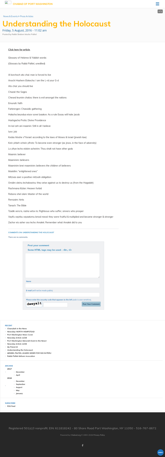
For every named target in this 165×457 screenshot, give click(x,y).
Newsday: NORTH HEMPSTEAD (20, 332)
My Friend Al (12, 347)
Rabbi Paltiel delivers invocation (21, 356)
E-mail (39, 290)
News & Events (10, 16)
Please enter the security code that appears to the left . (58, 300)
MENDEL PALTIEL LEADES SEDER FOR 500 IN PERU (29, 353)
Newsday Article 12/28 (17, 338)
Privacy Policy (99, 435)
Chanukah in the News (17, 328)
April (18, 375)
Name (28, 281)
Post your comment (38, 245)
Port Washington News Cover (20, 335)
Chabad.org (76, 435)
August (19, 387)
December (20, 372)
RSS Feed (11, 406)
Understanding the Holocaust (20, 350)
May (17, 390)
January (19, 393)
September (20, 384)
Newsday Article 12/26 (17, 344)
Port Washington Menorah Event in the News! (27, 341)
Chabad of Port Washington (33, 3)
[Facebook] (82, 445)
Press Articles (26, 16)
